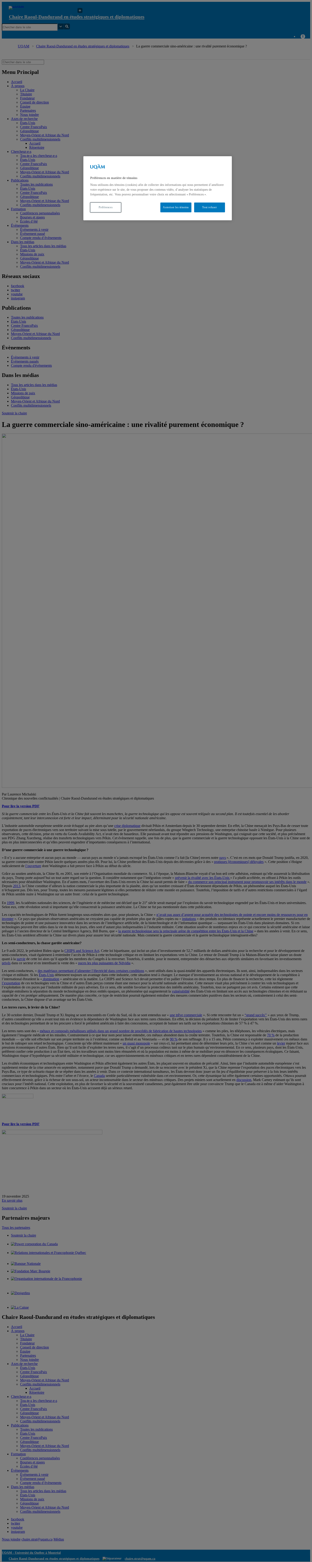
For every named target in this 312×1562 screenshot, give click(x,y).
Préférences (106, 207)
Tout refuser (209, 207)
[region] (157, 188)
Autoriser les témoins (176, 207)
